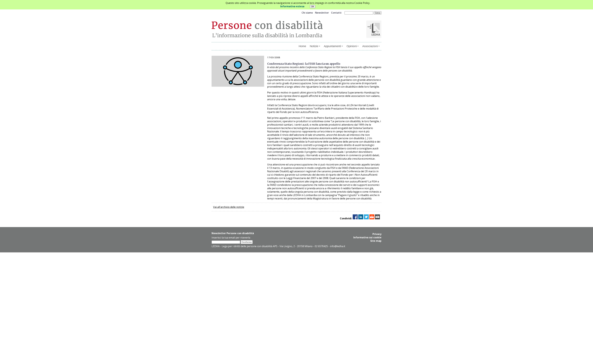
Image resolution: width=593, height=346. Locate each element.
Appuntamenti (332, 46)
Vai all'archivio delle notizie (228, 207)
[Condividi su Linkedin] (360, 218)
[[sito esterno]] (373, 37)
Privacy (376, 234)
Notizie (314, 46)
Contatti (336, 12)
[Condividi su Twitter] (366, 218)
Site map (375, 241)
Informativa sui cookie (367, 237)
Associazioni (370, 46)
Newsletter (322, 12)
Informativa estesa (292, 6)
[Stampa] (377, 218)
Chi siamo (307, 12)
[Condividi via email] (371, 218)
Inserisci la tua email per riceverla (231, 237)
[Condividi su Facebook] (355, 218)
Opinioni (352, 46)
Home (302, 46)
